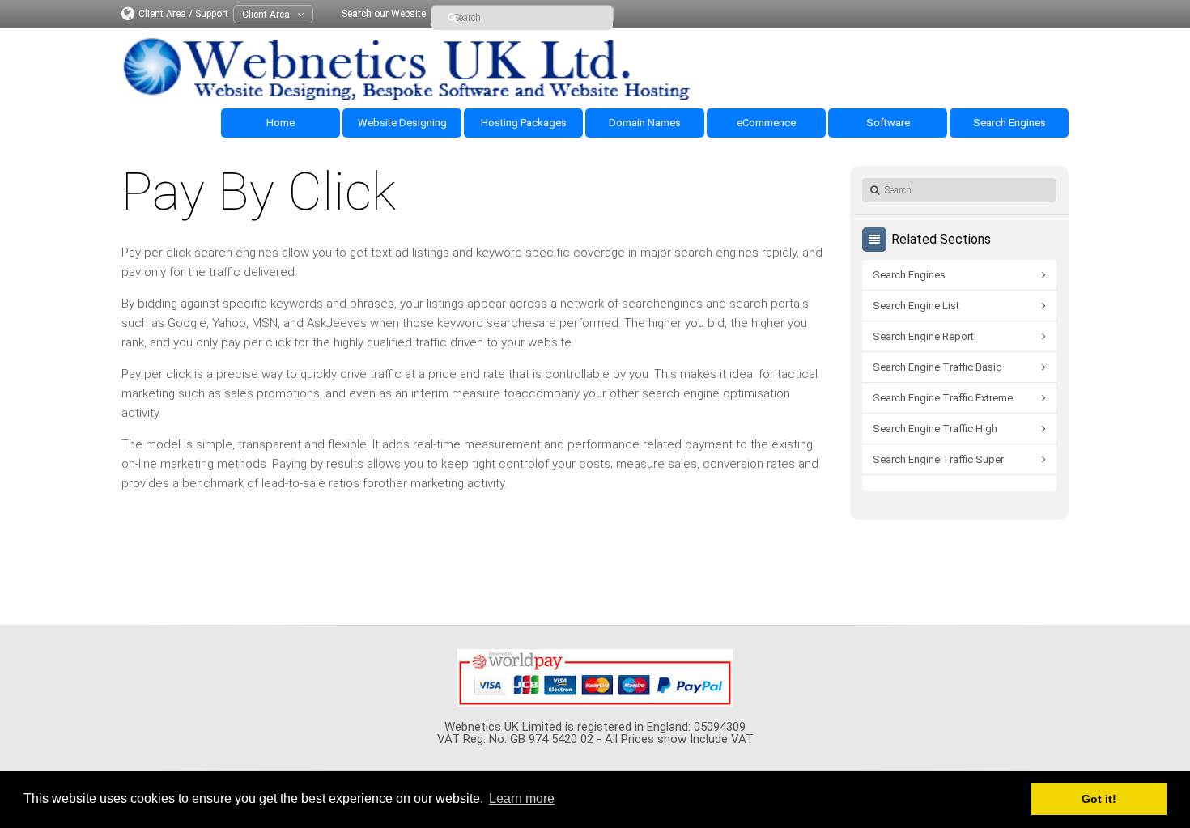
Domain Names (645, 123)
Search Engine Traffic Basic (937, 367)
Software (888, 123)
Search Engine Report (923, 336)
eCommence (766, 123)
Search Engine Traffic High (935, 428)
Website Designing (402, 123)
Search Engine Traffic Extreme (943, 398)
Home (280, 123)
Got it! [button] (1099, 798)
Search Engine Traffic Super (938, 459)
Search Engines (1009, 123)
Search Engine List (916, 305)
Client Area (266, 14)
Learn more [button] (522, 798)
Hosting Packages (524, 123)
